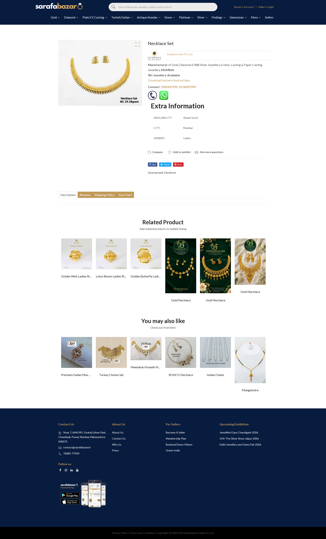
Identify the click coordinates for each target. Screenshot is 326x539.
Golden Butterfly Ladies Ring (149, 276)
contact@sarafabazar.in (77, 447)
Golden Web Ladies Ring (77, 276)
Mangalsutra (250, 390)
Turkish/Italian (120, 17)
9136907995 (187, 87)
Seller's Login (266, 6)
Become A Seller (175, 432)
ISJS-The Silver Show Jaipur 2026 (239, 438)
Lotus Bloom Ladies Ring (112, 276)
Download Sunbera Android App (169, 80)
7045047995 (169, 87)
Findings (217, 17)
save (179, 164)
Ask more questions (211, 152)
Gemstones (237, 17)
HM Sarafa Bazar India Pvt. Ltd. (196, 532)
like (154, 164)
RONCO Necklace (181, 375)
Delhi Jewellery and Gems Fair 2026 (240, 444)
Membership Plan (176, 438)
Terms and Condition (142, 532)
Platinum (185, 17)
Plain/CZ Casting (93, 17)
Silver (201, 17)
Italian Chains (215, 375)
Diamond (70, 17)
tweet (167, 164)
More (254, 17)
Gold (54, 17)
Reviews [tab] (85, 195)
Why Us (116, 444)
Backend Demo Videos (179, 444)
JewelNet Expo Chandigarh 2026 (239, 432)
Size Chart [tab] (125, 195)
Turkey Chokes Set (111, 375)
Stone (168, 17)
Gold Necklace (181, 300)
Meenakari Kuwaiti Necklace (149, 367)
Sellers (269, 17)
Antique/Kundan (147, 17)
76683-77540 (71, 453)
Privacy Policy (120, 532)
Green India (173, 450)
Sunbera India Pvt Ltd (179, 54)
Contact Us (119, 438)
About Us (117, 432)
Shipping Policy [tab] (105, 195)
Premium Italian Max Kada (78, 375)
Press (115, 450)
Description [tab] (68, 195)
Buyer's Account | (246, 6)
